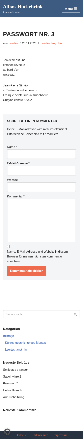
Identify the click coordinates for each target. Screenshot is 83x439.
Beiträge (8, 335)
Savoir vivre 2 (12, 376)
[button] (7, 431)
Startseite (21, 435)
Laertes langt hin (51, 43)
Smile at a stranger (15, 369)
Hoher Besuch (12, 390)
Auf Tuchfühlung (13, 397)
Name (12, 146)
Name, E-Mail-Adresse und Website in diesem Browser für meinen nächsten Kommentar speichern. (37, 256)
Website (12, 180)
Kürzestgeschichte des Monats (25, 342)
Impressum (60, 435)
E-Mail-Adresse (18, 163)
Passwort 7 (10, 383)
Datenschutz (40, 435)
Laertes (13, 43)
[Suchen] (75, 314)
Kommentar (16, 196)
